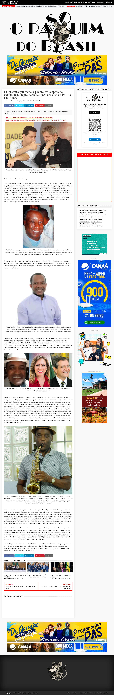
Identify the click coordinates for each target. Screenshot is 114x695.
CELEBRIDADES (93, 210)
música (100, 226)
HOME (67, 2)
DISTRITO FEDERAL (87, 212)
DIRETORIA (101, 2)
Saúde (88, 223)
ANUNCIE (109, 2)
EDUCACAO (95, 212)
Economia (82, 214)
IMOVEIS (100, 217)
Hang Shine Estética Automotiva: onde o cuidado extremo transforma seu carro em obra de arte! (36, 120)
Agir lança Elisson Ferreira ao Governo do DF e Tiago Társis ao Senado (92, 6)
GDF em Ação (83, 217)
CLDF (105, 210)
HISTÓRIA (73, 2)
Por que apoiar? (94, 112)
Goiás (89, 217)
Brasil (87, 210)
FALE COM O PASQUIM (102, 692)
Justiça (90, 219)
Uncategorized (66, 6)
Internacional (83, 219)
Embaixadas (89, 214)
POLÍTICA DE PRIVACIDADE (87, 692)
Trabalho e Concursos (85, 226)
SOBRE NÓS (75, 692)
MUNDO (95, 219)
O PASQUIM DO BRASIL (85, 221)
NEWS (100, 219)
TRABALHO (94, 223)
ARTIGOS (82, 210)
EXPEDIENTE (82, 2)
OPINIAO (93, 221)
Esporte (96, 214)
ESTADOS (101, 212)
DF (80, 212)
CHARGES (101, 210)
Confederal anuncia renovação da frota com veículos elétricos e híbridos (38, 6)
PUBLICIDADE (83, 223)
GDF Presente (103, 214)
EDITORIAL (92, 2)
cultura (94, 226)
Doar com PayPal (94, 139)
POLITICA (38, 101)
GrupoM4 (94, 217)
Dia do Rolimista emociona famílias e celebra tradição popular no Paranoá (29, 117)
